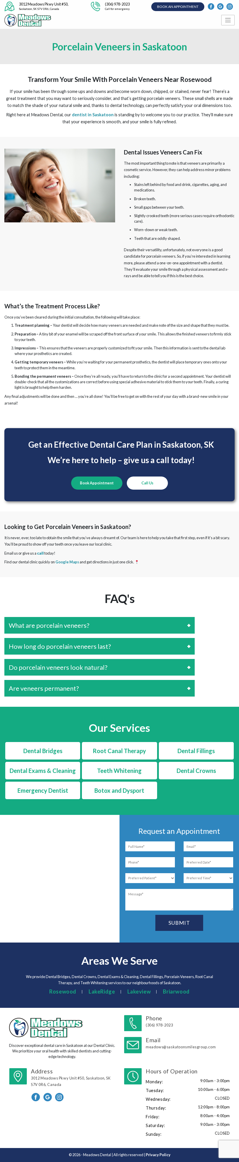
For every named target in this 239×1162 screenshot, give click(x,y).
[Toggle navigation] (228, 20)
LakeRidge (102, 991)
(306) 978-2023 (117, 6)
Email (181, 1043)
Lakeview (139, 991)
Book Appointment (97, 483)
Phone (159, 1021)
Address (71, 1077)
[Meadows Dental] (28, 20)
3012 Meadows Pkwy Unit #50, (43, 6)
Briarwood (176, 991)
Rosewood (62, 991)
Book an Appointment (177, 6)
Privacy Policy (158, 1154)
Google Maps (67, 562)
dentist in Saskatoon (93, 114)
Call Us (147, 483)
